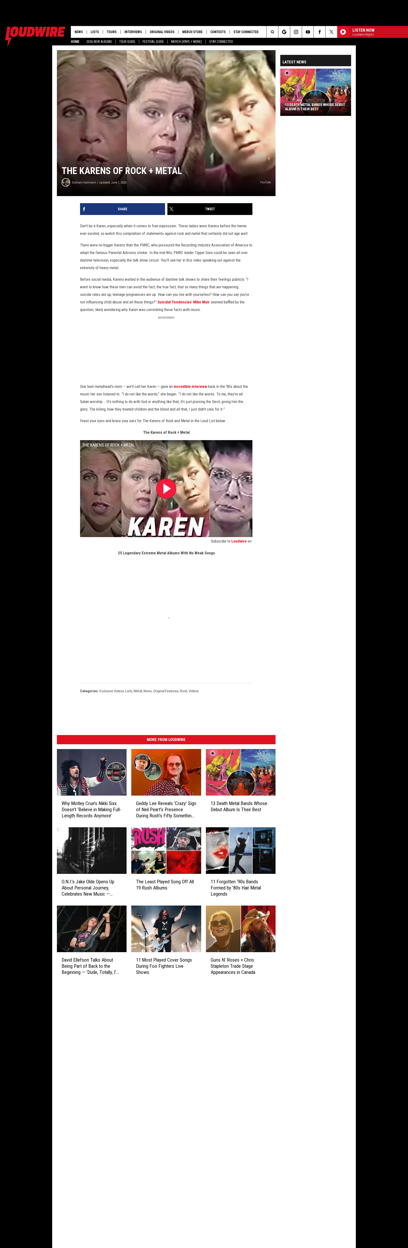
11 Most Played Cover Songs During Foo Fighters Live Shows (164, 966)
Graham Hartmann (84, 182)
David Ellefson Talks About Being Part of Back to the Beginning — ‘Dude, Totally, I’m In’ (91, 966)
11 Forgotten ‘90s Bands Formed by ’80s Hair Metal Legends (236, 888)
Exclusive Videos (111, 691)
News (79, 32)
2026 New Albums (99, 42)
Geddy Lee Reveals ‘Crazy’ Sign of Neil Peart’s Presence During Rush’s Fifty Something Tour (166, 810)
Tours (112, 32)
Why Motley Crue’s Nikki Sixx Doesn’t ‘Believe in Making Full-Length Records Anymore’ (91, 810)
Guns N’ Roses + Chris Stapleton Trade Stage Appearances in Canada (233, 966)
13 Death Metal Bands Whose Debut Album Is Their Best (239, 806)
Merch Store (192, 32)
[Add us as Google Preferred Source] (284, 32)
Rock (183, 691)
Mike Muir (201, 302)
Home (75, 42)
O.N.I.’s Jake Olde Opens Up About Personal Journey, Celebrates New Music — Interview (88, 888)
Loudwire (239, 541)
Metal (138, 691)
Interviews (133, 32)
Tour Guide (127, 42)
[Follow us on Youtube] (308, 32)
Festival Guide (153, 42)
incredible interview (190, 386)
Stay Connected (221, 42)
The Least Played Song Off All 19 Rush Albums (165, 884)
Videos (194, 691)
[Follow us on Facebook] (319, 32)
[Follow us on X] (331, 32)
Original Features (165, 691)
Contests (218, 32)
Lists (95, 32)
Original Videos (162, 32)
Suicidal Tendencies (174, 302)
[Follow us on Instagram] (296, 32)
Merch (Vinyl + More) (186, 42)
